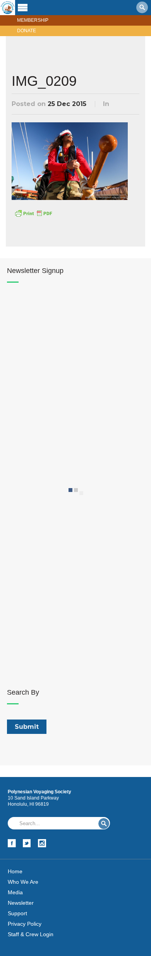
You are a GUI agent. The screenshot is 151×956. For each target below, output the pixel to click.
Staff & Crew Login (30, 934)
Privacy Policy (24, 924)
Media (15, 892)
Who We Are (23, 882)
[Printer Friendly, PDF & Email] (33, 212)
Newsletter (21, 903)
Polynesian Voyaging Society (7, 7)
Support (17, 913)
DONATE (26, 30)
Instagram (42, 843)
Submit (103, 823)
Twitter (27, 843)
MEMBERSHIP (32, 20)
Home (15, 871)
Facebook (12, 843)
